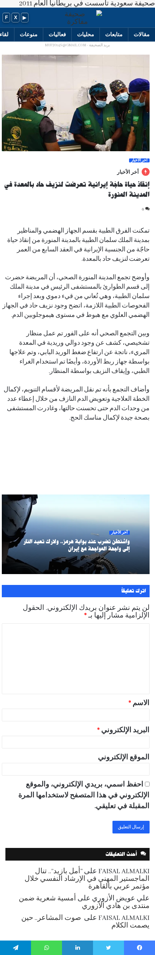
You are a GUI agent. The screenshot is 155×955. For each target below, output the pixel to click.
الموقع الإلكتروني (124, 757)
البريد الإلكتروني (123, 730)
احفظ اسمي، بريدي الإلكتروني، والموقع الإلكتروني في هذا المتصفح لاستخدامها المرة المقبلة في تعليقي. (84, 795)
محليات (85, 34)
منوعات (28, 34)
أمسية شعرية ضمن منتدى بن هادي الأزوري (84, 902)
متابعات (114, 34)
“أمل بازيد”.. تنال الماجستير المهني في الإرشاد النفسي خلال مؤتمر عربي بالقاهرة (87, 879)
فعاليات (57, 34)
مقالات (142, 34)
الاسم (139, 703)
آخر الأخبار (139, 160)
